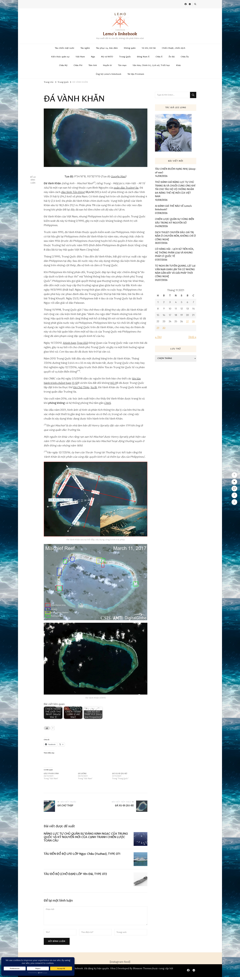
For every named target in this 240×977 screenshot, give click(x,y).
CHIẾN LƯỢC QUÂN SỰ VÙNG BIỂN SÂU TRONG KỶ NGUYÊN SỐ (174, 221)
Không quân (130, 48)
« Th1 (158, 337)
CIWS (107, 403)
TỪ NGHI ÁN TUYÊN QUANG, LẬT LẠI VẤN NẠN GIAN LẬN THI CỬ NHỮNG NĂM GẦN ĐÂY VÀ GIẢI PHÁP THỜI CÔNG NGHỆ (175, 271)
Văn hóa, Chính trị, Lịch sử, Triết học (151, 65)
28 (193, 321)
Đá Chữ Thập (81, 387)
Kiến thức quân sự (60, 56)
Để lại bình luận (33, 180)
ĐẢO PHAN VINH (51, 773)
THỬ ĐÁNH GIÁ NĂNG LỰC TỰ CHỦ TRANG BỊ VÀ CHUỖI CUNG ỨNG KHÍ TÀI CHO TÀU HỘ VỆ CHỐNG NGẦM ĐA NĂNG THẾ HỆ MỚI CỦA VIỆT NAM (175, 189)
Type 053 (82, 343)
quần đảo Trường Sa (126, 188)
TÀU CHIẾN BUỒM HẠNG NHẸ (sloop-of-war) (175, 170)
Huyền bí (107, 65)
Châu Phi (78, 65)
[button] (95, 499)
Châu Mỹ (63, 65)
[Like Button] (47, 728)
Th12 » (192, 337)
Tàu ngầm (85, 48)
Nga (93, 56)
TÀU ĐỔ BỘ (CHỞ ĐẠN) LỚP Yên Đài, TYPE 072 (75, 874)
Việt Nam (80, 56)
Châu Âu (185, 56)
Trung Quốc (125, 56)
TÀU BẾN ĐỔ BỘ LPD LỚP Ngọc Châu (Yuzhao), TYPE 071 (82, 854)
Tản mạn (122, 65)
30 (163, 328)
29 (158, 328)
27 (187, 321)
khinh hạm (69, 343)
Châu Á (159, 56)
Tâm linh (92, 65)
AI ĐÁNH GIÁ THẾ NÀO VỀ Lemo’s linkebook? (173, 207)
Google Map (118, 177)
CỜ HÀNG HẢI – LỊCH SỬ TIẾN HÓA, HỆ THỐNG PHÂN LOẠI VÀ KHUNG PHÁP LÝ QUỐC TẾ (174, 252)
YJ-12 (75, 383)
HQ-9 (113, 383)
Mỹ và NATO (107, 56)
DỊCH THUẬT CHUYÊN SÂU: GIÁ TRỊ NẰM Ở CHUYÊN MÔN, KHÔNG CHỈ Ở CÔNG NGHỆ (175, 236)
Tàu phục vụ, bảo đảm (107, 48)
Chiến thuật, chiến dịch (173, 48)
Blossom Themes (142, 968)
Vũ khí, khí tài (149, 48)
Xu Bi (93, 387)
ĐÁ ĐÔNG (82, 773)
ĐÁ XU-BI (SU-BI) (119, 773)
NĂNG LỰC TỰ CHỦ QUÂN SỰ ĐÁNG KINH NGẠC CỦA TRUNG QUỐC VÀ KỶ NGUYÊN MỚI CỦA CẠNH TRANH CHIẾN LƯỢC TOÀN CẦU (86, 837)
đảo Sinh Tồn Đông (73, 192)
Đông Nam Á (143, 56)
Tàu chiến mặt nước (64, 48)
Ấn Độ (172, 56)
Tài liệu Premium (136, 74)
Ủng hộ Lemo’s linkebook (108, 74)
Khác (178, 65)
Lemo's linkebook (120, 33)
